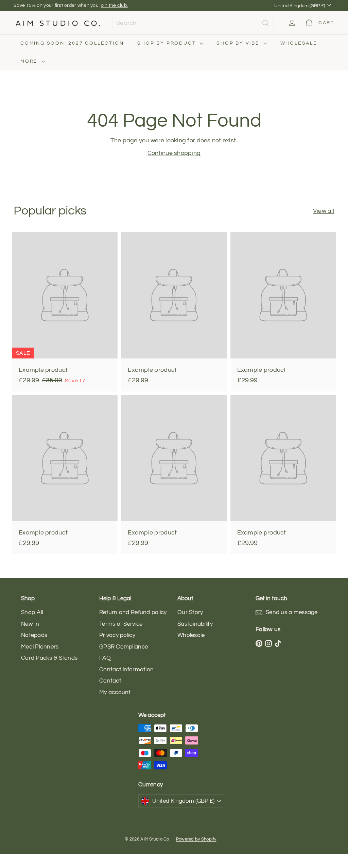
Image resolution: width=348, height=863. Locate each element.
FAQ (105, 658)
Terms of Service (120, 624)
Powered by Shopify (196, 839)
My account (115, 692)
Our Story (190, 612)
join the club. (114, 5)
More (30, 61)
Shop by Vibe (238, 43)
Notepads (34, 635)
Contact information (126, 670)
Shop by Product (167, 43)
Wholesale (298, 43)
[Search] (265, 23)
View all (323, 211)
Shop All (32, 612)
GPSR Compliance (123, 647)
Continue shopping (174, 153)
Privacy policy (117, 635)
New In (30, 624)
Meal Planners (40, 647)
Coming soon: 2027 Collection (72, 43)
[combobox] (193, 23)
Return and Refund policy (133, 612)
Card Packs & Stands (49, 658)
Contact (110, 681)
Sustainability (195, 624)
